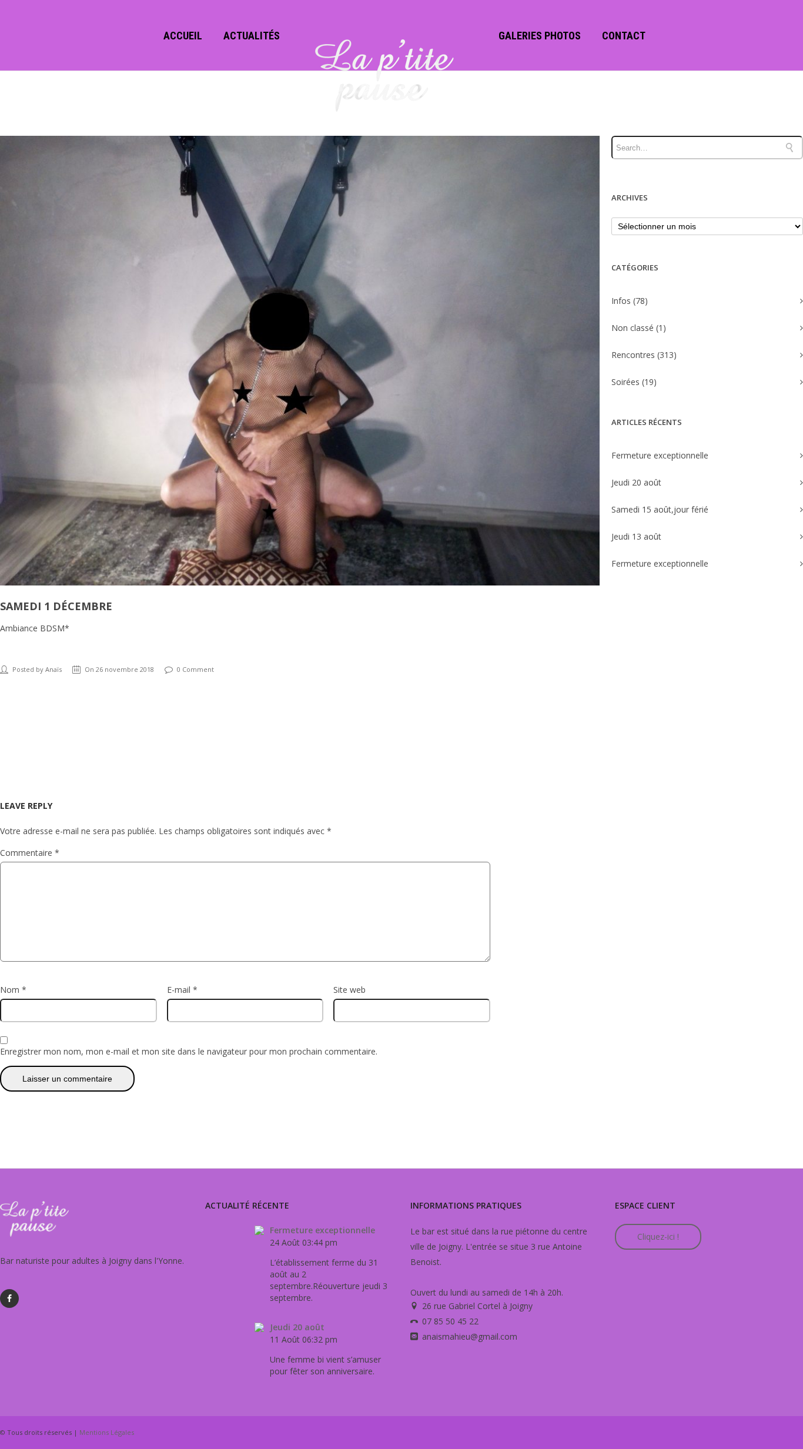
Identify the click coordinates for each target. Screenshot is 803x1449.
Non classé (632, 327)
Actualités (251, 35)
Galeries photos (539, 35)
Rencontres (633, 354)
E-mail (182, 989)
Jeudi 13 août (636, 536)
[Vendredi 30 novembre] (8, 724)
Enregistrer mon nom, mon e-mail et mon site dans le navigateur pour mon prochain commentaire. (188, 1051)
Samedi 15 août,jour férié (659, 509)
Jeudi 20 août (636, 482)
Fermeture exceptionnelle (659, 455)
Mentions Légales (106, 1432)
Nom (13, 989)
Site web (349, 989)
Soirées (625, 381)
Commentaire (29, 852)
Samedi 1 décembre (56, 606)
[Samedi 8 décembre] (795, 724)
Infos (621, 300)
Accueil (182, 35)
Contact (623, 35)
